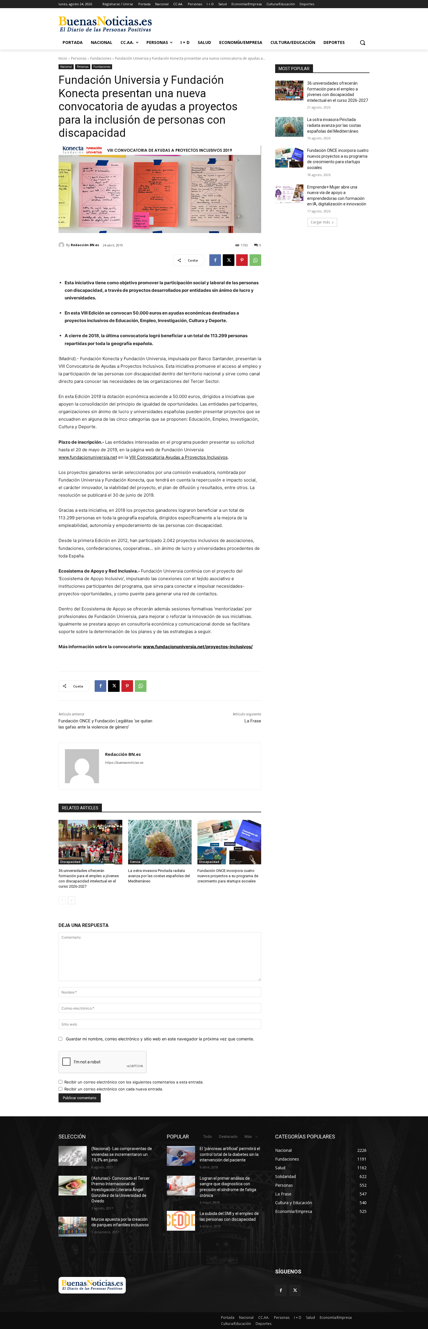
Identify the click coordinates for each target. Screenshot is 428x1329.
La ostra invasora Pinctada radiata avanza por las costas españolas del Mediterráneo (159, 875)
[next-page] (71, 900)
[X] (228, 260)
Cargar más (320, 222)
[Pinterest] (242, 260)
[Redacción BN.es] (62, 245)
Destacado (228, 1136)
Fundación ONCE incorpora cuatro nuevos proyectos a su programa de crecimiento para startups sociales (227, 875)
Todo (207, 1136)
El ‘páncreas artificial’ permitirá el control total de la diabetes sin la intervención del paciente (230, 1154)
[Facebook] (215, 260)
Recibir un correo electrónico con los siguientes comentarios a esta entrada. (134, 1082)
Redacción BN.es (85, 245)
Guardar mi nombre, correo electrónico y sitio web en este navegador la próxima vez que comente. (160, 1038)
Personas (78, 58)
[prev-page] (62, 900)
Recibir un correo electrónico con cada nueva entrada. (113, 1089)
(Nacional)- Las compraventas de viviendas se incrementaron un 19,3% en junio (121, 1154)
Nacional (66, 67)
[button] (362, 42)
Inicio (63, 58)
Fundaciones (100, 58)
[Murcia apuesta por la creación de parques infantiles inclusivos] (73, 1226)
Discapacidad (70, 862)
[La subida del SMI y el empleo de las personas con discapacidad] (181, 1221)
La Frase (253, 721)
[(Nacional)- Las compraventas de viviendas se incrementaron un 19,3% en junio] (73, 1156)
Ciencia (135, 862)
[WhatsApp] (255, 260)
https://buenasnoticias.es (124, 763)
